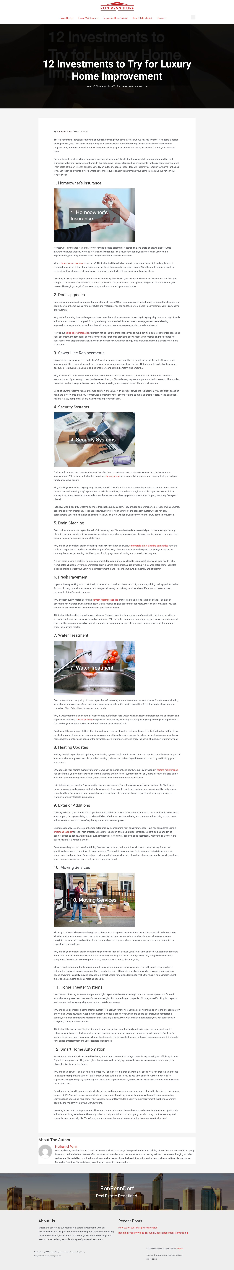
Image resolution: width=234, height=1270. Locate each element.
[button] (193, 17)
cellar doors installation (78, 332)
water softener (85, 719)
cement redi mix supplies (105, 599)
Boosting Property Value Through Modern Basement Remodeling (153, 1232)
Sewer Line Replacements (81, 353)
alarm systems (112, 476)
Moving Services (75, 867)
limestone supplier (63, 831)
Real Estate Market (142, 18)
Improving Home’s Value (115, 18)
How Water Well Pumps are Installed (137, 1227)
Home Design (66, 18)
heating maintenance (167, 770)
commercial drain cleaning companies (148, 545)
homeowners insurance (73, 263)
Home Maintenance (88, 18)
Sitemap (179, 1249)
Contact (161, 18)
